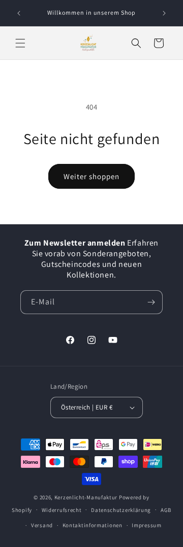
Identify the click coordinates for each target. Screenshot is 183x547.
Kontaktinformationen (93, 525)
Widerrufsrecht (62, 510)
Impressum (146, 525)
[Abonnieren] (151, 302)
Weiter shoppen (91, 176)
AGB (166, 510)
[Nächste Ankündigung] (164, 13)
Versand (42, 525)
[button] (20, 43)
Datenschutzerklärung (121, 510)
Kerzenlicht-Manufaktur (85, 497)
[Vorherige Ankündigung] (19, 13)
